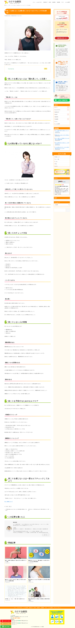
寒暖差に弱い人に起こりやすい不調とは (62, 135)
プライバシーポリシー (57, 607)
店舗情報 (56, 119)
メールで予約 (7, 623)
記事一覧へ (46, 534)
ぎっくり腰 (57, 159)
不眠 (56, 163)
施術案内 (56, 116)
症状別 (56, 114)
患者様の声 (57, 112)
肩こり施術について (9, 501)
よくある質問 (57, 123)
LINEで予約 (6, 626)
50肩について (57, 156)
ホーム (56, 107)
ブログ (18, 15)
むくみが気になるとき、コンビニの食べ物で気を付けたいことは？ (62, 148)
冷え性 (56, 166)
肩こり (21, 15)
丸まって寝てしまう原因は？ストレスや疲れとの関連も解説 (62, 139)
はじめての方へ (58, 109)
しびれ (56, 161)
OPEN (46, 68)
